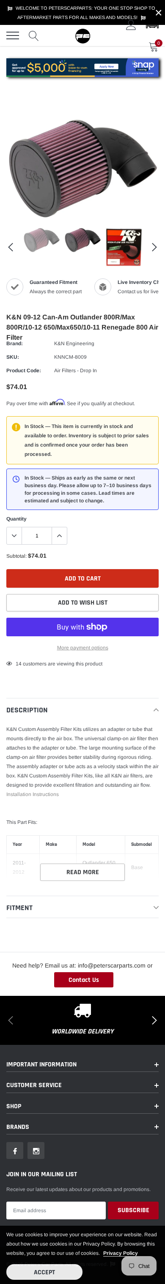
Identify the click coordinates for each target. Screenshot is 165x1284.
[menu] (12, 35)
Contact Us (84, 980)
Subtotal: (16, 556)
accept (44, 1272)
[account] (131, 25)
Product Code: (23, 370)
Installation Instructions (32, 794)
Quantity (16, 519)
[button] (152, 25)
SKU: (12, 357)
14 (19, 664)
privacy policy (120, 1253)
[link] (41, 239)
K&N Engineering (74, 343)
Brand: (14, 343)
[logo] (82, 35)
